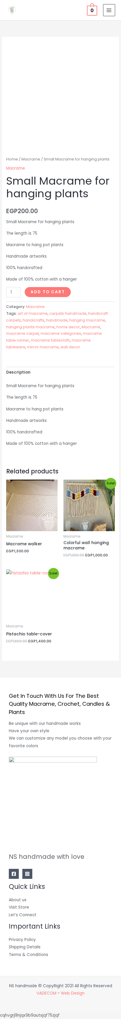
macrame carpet (22, 333)
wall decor (70, 346)
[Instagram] (27, 874)
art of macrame (33, 313)
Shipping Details (25, 947)
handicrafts (33, 320)
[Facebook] (14, 874)
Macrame (30, 159)
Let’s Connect (22, 915)
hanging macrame (87, 320)
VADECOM (46, 993)
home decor (68, 326)
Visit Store (19, 907)
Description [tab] (18, 372)
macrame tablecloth (50, 340)
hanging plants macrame (30, 326)
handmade (57, 320)
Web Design (73, 993)
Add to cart (48, 292)
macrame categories (61, 333)
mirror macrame (43, 346)
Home (12, 159)
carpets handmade (67, 313)
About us (17, 900)
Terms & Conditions (28, 954)
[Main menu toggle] (109, 10)
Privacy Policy (22, 939)
